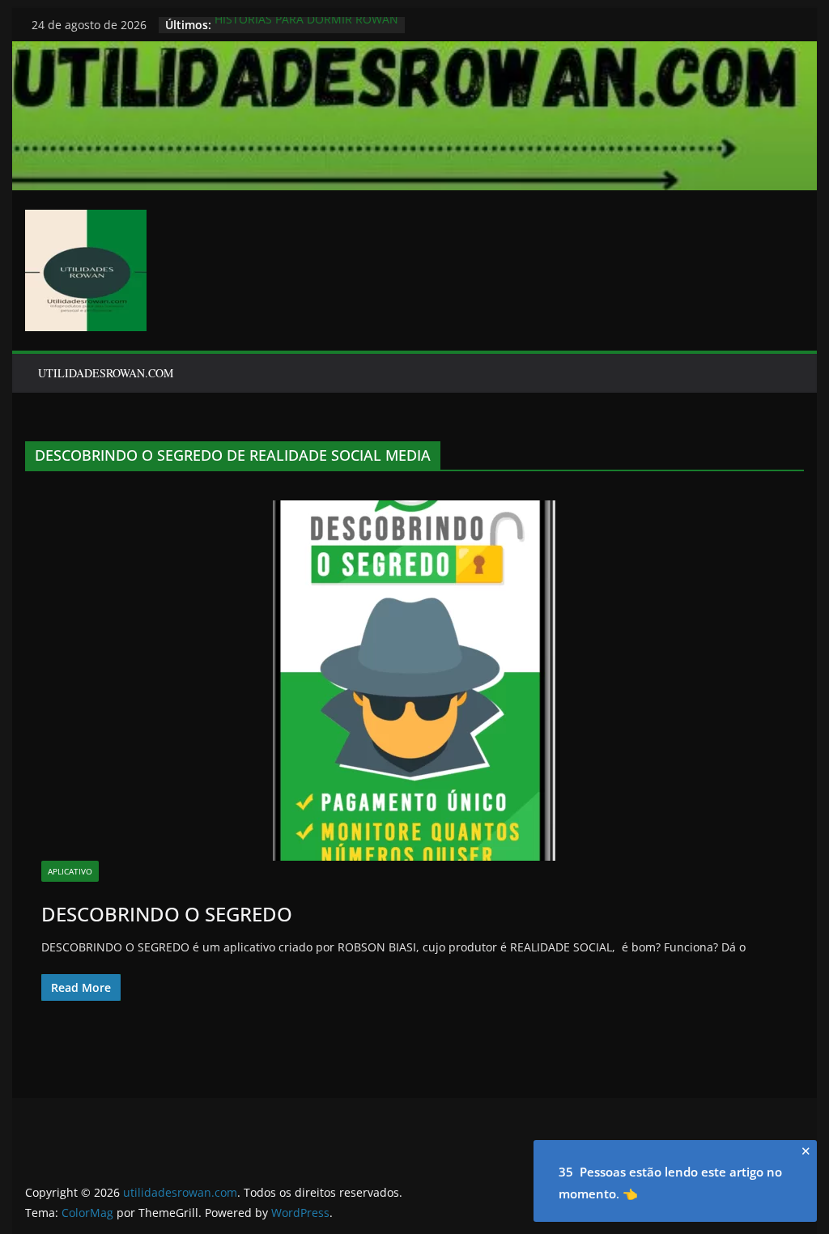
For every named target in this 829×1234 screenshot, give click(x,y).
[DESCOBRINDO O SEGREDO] (414, 680)
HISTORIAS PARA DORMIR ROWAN (306, 24)
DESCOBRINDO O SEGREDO (166, 913)
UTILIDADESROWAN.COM (105, 373)
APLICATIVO (70, 871)
